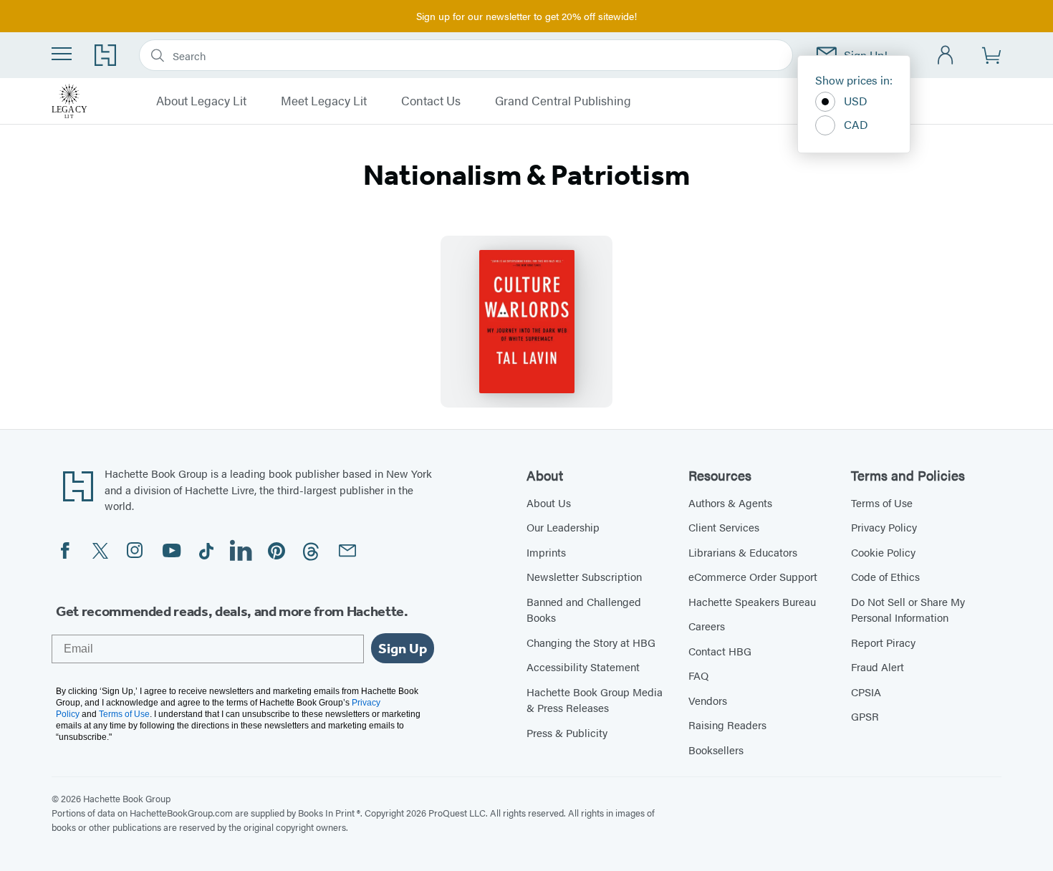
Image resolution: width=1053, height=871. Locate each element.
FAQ (698, 675)
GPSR (865, 715)
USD (855, 100)
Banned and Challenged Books (583, 609)
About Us (548, 502)
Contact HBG (719, 650)
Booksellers (716, 749)
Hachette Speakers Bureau (752, 601)
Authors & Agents (730, 502)
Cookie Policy (883, 551)
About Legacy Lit (201, 101)
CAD (856, 124)
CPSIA (866, 691)
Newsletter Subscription (584, 576)
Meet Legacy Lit (324, 101)
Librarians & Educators (742, 551)
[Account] (945, 55)
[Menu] (62, 53)
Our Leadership (563, 526)
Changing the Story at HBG (590, 642)
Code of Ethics (885, 576)
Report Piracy (883, 642)
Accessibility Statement (583, 666)
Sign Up (402, 648)
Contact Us (431, 101)
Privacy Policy (884, 526)
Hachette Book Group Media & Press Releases (594, 700)
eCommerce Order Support (752, 576)
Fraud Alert (877, 666)
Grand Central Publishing (563, 101)
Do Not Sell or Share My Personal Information (908, 609)
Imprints (546, 551)
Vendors (707, 700)
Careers (706, 625)
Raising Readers (727, 724)
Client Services (723, 526)
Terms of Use (882, 502)
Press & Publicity (566, 732)
